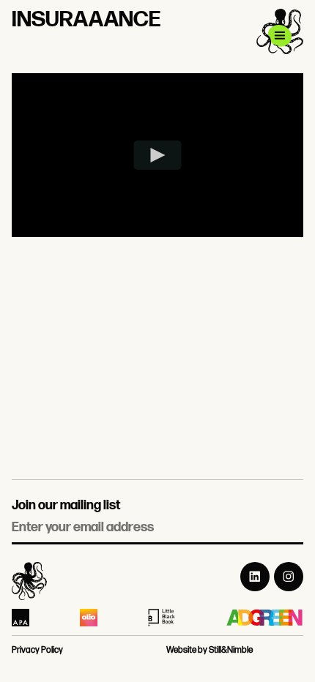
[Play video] (158, 155)
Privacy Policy (37, 650)
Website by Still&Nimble (209, 650)
